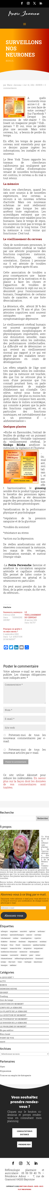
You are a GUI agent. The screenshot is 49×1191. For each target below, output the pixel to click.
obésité (24, 955)
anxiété (23, 931)
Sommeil (39, 958)
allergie (4, 931)
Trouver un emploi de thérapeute (15, 1075)
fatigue (4, 945)
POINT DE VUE (7, 1038)
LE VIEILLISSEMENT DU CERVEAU (33, 615)
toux (20, 962)
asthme (4, 935)
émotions (38, 962)
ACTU (3, 981)
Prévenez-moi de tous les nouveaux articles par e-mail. (24, 751)
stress (3, 962)
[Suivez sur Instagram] (28, 3)
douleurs (22, 941)
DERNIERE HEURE (8, 989)
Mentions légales (26, 1186)
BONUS (9, 60)
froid (18, 945)
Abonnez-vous (13, 915)
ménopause (34, 952)
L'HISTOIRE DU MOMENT (12, 1004)
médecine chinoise (9, 952)
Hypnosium (5, 1071)
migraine (27, 948)
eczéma (43, 941)
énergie (4, 965)
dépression (32, 941)
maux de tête (15, 948)
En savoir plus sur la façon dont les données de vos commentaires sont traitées (24, 782)
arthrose (41, 931)
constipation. (26, 938)
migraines (38, 948)
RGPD (36, 1186)
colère (15, 938)
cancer (29, 935)
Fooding (4, 996)
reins (38, 955)
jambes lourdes (39, 945)
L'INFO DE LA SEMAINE (11, 1007)
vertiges (27, 962)
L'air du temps (6, 1000)
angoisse (13, 931)
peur (31, 955)
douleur (13, 941)
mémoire (23, 952)
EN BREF (4, 992)
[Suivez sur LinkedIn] (40, 3)
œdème (13, 965)
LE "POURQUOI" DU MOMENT (13, 1019)
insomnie (27, 945)
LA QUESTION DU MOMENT (13, 1015)
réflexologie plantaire (24, 958)
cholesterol (5, 938)
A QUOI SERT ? (7, 977)
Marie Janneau (14, 85)
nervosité (14, 955)
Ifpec (2, 1066)
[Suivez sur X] (34, 3)
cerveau (38, 935)
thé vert (11, 962)
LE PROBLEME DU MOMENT (13, 1026)
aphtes (32, 931)
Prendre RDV (24, 1144)
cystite (38, 938)
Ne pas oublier (6, 1030)
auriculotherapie (17, 935)
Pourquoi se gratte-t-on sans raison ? (12, 630)
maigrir (4, 948)
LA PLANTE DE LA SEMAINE (13, 1011)
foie (11, 945)
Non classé (5, 1034)
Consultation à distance (24, 1133)
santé (2, 1041)
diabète (4, 941)
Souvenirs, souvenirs (12, 612)
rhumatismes (6, 958)
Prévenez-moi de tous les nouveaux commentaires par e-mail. (24, 738)
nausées (4, 955)
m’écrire (32, 882)
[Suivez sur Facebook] (22, 3)
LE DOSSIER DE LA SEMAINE (13, 1022)
